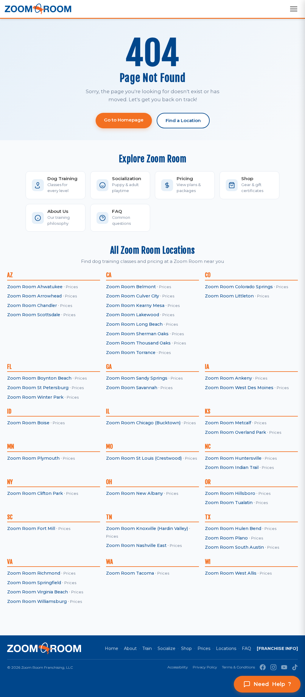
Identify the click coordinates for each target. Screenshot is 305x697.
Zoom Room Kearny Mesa (135, 305)
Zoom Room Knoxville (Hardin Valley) (147, 528)
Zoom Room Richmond (33, 573)
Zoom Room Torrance (130, 352)
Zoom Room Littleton (229, 296)
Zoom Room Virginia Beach (37, 592)
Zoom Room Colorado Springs (239, 286)
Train (147, 648)
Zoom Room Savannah (131, 387)
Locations (226, 648)
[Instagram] (273, 667)
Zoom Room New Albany (134, 493)
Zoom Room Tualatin (229, 502)
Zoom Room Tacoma (130, 573)
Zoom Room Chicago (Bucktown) (143, 422)
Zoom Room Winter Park (35, 397)
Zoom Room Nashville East (136, 545)
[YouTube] (284, 667)
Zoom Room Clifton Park (35, 493)
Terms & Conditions (238, 667)
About (130, 648)
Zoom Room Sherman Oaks (137, 333)
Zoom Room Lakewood (132, 314)
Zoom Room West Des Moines (239, 387)
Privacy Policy (205, 667)
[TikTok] (295, 667)
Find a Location (183, 120)
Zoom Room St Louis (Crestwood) (144, 458)
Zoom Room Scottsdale (33, 314)
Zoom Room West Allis (230, 573)
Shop (186, 648)
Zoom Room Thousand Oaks (138, 343)
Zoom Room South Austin (234, 547)
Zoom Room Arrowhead (34, 296)
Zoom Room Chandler (32, 305)
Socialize (166, 648)
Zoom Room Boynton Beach (39, 378)
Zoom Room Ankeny (228, 378)
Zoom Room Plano (226, 538)
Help (272, 684)
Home (111, 648)
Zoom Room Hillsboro (230, 493)
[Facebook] (263, 667)
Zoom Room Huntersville (233, 458)
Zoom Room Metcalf (228, 422)
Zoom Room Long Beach (134, 324)
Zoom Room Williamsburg (37, 601)
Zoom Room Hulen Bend (233, 528)
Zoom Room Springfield (34, 582)
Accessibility (177, 667)
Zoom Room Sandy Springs (136, 378)
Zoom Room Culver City (132, 296)
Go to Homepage (124, 120)
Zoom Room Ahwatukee (35, 286)
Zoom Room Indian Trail (232, 467)
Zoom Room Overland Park (235, 432)
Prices (72, 287)
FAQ (246, 648)
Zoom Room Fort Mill (31, 528)
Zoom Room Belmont (131, 286)
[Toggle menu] (293, 8)
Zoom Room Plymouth (33, 458)
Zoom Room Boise (28, 422)
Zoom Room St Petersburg (38, 387)
